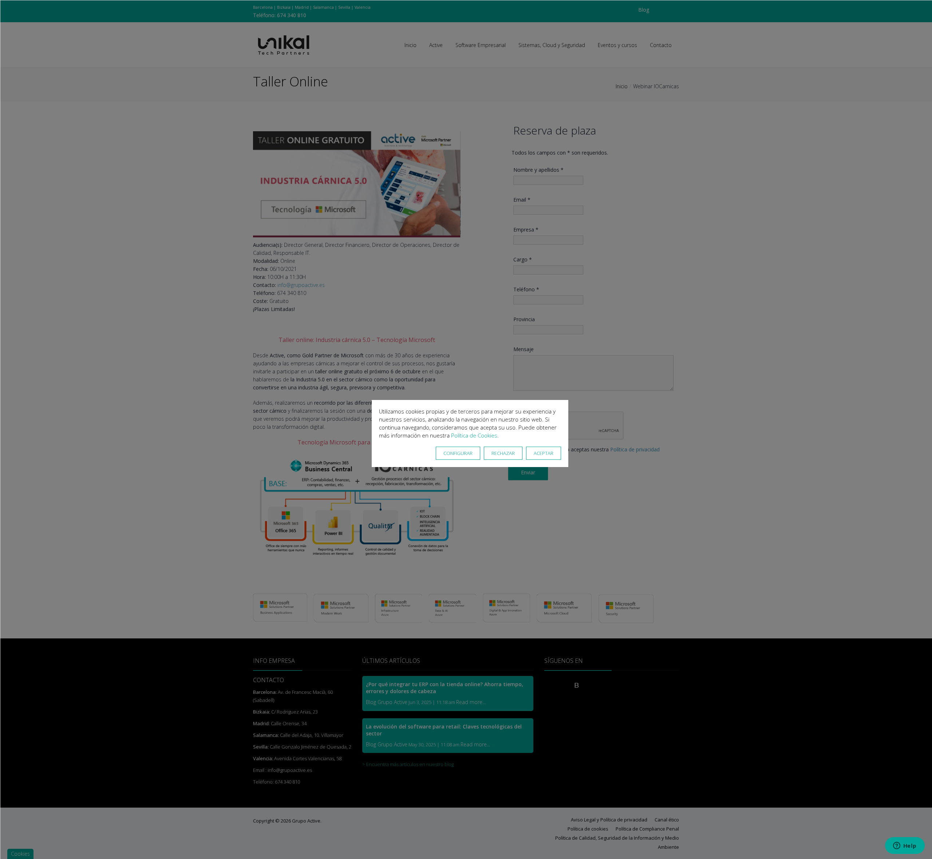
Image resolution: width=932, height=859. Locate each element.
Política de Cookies (474, 435)
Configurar (458, 453)
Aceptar (543, 453)
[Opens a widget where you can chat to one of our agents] (905, 846)
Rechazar (503, 453)
